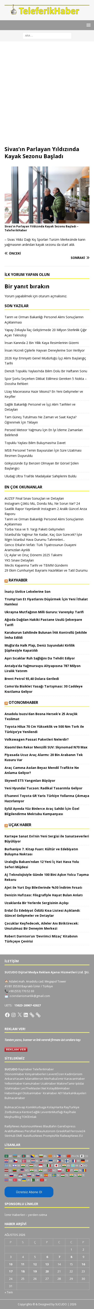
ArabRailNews (14, 1131)
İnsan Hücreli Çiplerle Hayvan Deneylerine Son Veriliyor (45, 350)
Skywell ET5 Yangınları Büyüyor (30, 780)
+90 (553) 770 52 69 (21, 991)
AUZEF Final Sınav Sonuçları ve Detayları (34, 498)
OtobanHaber (32, 1093)
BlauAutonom (46, 1131)
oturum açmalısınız (52, 296)
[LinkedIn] (26, 1015)
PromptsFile (51, 1136)
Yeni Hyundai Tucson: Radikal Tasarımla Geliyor (43, 788)
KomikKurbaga (36, 1107)
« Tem (9, 1292)
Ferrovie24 (77, 1131)
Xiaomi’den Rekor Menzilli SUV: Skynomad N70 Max (46, 747)
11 (22, 1264)
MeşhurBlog (13, 1117)
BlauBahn (50, 1126)
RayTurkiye (71, 1107)
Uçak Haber (20, 824)
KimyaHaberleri (36, 1074)
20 (47, 1271)
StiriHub (10, 1136)
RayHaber (18, 580)
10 (10, 1264)
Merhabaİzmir (54, 1079)
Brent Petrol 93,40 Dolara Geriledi (32, 678)
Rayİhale (70, 1112)
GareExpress (66, 1126)
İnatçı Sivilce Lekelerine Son (27, 591)
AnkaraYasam (14, 1079)
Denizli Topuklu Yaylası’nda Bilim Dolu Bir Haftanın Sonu (46, 371)
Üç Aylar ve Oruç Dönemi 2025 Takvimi (33, 555)
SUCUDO (11, 1069)
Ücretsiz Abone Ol (29, 1192)
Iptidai (80, 1083)
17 (10, 1271)
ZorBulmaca (13, 1112)
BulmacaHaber (15, 1098)
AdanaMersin (34, 1079)
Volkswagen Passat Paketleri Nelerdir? (37, 739)
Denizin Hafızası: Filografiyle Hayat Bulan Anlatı (44, 895)
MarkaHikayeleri (74, 1093)
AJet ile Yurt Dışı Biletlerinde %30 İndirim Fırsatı (43, 887)
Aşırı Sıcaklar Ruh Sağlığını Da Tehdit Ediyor (40, 658)
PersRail (30, 1131)
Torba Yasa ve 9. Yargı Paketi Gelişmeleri (35, 529)
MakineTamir (66, 1083)
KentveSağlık (31, 1112)
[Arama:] (47, 35)
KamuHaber (31, 1083)
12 (35, 1264)
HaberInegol (13, 1093)
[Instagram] (13, 1015)
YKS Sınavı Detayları (19, 560)
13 (47, 1264)
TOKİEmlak (29, 1117)
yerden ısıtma (37, 1215)
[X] (19, 1015)
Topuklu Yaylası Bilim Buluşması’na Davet (35, 443)
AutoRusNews (32, 1136)
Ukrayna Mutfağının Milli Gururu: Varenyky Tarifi (44, 612)
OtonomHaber (23, 702)
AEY (60, 1093)
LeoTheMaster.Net (33, 1088)
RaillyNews (12, 1126)
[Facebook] (7, 1015)
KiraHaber (50, 1093)
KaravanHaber (74, 1079)
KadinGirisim (73, 1074)
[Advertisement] (47, 95)
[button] (88, 25)
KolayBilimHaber (58, 1088)
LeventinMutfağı (52, 1112)
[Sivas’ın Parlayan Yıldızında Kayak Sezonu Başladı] (47, 221)
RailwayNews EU (71, 1136)
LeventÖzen (55, 1074)
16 (83, 1264)
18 (22, 1271)
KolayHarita (55, 1107)
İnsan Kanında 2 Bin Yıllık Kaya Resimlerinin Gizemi (42, 343)
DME (19, 1136)
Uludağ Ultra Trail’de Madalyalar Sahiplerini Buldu (40, 476)
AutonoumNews (31, 1126)
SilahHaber (12, 1088)
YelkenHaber (14, 1083)
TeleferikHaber (43, 1069)
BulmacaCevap (15, 1107)
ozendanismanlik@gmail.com (30, 996)
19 (35, 1271)
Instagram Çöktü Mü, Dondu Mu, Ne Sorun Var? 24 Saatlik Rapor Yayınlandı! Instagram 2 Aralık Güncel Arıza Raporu (46, 508)
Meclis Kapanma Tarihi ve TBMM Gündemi (36, 565)
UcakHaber (48, 1083)
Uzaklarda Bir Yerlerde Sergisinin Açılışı (36, 903)
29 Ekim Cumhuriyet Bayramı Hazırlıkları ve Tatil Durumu (46, 570)
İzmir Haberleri (15, 1215)
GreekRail (63, 1131)
